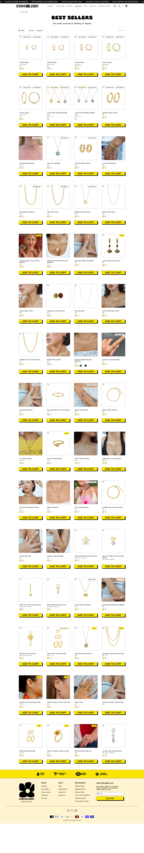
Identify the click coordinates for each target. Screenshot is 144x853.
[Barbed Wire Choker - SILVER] (51, 364)
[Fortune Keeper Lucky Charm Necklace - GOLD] (21, 267)
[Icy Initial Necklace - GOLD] (21, 463)
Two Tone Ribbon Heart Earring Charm (113, 556)
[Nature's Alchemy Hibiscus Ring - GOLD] (48, 755)
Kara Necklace (80, 311)
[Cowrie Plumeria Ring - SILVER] (51, 463)
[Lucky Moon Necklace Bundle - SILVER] (76, 119)
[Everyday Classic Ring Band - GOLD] (76, 265)
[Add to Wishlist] (20, 37)
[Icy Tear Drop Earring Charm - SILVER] (106, 755)
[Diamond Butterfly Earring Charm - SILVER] (78, 561)
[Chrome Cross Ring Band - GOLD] (103, 364)
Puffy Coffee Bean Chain (110, 311)
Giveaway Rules (80, 798)
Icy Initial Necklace (26, 458)
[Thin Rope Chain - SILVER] (51, 216)
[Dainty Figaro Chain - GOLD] (21, 315)
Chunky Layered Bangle (55, 556)
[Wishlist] (123, 6)
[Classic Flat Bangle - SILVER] (78, 414)
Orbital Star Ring (25, 556)
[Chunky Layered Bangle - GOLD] (48, 561)
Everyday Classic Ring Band (84, 261)
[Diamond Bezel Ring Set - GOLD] (76, 755)
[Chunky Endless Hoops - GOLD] (76, 168)
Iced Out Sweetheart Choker (29, 507)
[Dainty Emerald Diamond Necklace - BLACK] (86, 366)
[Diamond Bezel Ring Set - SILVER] (78, 755)
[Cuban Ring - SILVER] (78, 707)
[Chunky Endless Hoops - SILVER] (78, 168)
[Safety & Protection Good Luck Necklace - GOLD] (48, 267)
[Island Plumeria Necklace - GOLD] (76, 658)
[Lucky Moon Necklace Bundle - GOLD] (48, 119)
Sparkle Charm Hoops (109, 113)
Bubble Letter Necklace (82, 212)
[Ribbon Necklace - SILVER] (51, 512)
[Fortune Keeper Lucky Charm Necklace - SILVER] (23, 267)
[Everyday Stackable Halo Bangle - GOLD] (103, 609)
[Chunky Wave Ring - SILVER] (23, 414)
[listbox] (41, 30)
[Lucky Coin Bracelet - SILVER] (106, 168)
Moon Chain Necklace (82, 458)
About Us (61, 795)
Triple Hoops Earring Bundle (56, 653)
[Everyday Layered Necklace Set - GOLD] (103, 658)
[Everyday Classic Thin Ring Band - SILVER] (51, 414)
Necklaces (44, 795)
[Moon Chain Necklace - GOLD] (76, 463)
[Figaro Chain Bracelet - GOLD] (103, 414)
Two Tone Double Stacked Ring (113, 702)
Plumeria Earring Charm (28, 653)
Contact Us (62, 792)
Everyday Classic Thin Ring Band (58, 410)
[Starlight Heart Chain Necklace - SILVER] (23, 364)
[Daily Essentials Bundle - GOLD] (21, 755)
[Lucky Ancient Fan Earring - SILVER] (106, 265)
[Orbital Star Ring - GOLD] (21, 561)
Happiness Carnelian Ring (56, 311)
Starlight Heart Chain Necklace (30, 359)
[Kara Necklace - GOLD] (76, 315)
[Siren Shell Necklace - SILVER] (78, 512)
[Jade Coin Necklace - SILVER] (51, 168)
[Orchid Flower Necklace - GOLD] (76, 609)
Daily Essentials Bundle (27, 751)
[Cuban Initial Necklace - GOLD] (21, 168)
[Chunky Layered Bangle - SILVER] (51, 561)
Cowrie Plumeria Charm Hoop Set (58, 702)
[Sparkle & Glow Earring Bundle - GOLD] (21, 707)
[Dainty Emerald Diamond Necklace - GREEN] (81, 366)
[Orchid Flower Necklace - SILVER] (78, 609)
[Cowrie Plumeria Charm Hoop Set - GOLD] (48, 707)
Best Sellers (45, 789)
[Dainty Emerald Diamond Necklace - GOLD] (76, 366)
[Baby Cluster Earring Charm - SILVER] (51, 609)
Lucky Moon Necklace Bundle (57, 113)
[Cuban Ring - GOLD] (76, 707)
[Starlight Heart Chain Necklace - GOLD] (21, 364)
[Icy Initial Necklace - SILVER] (23, 463)
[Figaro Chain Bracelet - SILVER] (106, 414)
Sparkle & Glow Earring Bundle (30, 702)
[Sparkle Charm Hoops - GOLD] (103, 117)
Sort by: (31, 30)
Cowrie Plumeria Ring (54, 458)
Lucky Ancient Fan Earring (111, 261)
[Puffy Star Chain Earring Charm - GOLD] (21, 609)
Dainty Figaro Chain (26, 311)
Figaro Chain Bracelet (109, 410)
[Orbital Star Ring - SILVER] (23, 561)
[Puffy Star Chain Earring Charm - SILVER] (23, 609)
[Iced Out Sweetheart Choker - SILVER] (23, 512)
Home (20, 12)
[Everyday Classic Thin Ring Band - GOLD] (48, 414)
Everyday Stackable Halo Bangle (113, 605)
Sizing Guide (62, 789)
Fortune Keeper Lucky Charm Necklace (30, 261)
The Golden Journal (81, 801)
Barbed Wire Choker (54, 359)
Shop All (44, 786)
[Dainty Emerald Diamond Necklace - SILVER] (78, 366)
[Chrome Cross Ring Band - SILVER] (106, 364)
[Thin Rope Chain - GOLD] (48, 216)
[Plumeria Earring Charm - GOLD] (21, 658)
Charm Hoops (24, 62)
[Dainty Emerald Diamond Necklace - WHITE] (83, 366)
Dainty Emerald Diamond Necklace (83, 360)
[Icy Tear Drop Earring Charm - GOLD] (103, 755)
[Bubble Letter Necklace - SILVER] (78, 216)
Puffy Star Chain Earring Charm (30, 605)
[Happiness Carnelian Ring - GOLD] (48, 315)
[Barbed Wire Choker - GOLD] (48, 364)
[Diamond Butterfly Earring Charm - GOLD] (76, 561)
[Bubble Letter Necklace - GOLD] (76, 216)
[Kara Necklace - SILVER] (78, 315)
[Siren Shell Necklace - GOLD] (76, 512)
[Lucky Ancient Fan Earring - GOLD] (103, 265)
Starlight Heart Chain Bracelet (112, 507)
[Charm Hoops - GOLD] (21, 69)
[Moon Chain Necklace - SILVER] (78, 463)
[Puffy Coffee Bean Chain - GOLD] (103, 315)
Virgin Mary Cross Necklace (111, 458)
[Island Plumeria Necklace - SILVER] (78, 658)
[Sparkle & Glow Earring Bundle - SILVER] (23, 707)
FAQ (60, 786)
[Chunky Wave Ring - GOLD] (21, 414)
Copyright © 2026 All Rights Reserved (72, 820)
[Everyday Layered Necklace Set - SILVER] (106, 658)
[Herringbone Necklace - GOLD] (21, 216)
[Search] (114, 6)
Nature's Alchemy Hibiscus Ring (58, 751)
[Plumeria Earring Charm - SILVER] (23, 658)
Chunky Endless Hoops (82, 163)
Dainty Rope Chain (108, 212)
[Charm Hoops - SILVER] (23, 69)
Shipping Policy (80, 789)
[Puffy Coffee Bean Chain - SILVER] (106, 315)
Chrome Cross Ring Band (111, 359)
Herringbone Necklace (27, 212)
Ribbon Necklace (52, 507)
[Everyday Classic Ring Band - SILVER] (78, 265)
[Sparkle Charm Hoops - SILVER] (106, 117)
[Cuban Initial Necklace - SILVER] (23, 168)
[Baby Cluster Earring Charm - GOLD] (48, 609)
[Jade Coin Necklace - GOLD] (48, 168)
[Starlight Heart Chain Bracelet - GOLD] (103, 512)
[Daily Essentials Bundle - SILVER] (23, 755)
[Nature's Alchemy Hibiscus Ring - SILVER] (51, 755)
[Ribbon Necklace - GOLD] (48, 512)
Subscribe (110, 798)
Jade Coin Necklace (54, 163)
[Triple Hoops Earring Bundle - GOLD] (48, 658)
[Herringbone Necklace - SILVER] (23, 216)
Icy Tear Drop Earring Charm (112, 751)
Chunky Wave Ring (26, 410)
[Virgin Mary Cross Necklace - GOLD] (103, 463)
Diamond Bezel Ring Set (83, 751)
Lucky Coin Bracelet (109, 163)
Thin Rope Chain (52, 212)
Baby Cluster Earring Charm (56, 605)
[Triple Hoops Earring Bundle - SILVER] (51, 658)
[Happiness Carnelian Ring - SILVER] (51, 315)
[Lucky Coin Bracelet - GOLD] (103, 168)
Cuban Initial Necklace (27, 163)
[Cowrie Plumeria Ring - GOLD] (48, 463)
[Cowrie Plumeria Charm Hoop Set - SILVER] (51, 707)
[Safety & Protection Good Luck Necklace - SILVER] (51, 267)
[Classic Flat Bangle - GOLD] (76, 414)
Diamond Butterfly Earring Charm (86, 556)
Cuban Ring (79, 702)
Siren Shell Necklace (82, 507)
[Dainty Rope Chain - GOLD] (103, 216)
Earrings (44, 798)
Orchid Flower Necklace (83, 605)
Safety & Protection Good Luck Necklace (57, 261)
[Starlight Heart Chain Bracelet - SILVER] (106, 512)
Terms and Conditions (82, 795)
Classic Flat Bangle (81, 410)
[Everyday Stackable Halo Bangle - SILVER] (106, 609)
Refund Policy (79, 786)
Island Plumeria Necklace (83, 653)
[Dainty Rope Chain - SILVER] (106, 216)
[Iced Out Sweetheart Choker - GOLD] (21, 512)
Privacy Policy (79, 792)
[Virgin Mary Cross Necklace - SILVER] (106, 463)
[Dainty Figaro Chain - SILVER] (23, 315)
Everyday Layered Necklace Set (113, 653)
